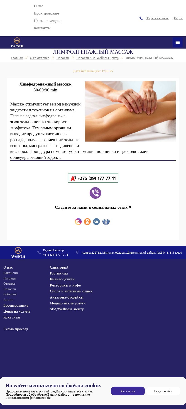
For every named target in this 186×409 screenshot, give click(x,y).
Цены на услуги (47, 20)
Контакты (42, 27)
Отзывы (9, 283)
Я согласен (128, 391)
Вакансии (10, 273)
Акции (8, 299)
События (10, 294)
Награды (9, 278)
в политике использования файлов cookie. (48, 396)
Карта (178, 18)
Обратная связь (157, 18)
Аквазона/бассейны (66, 297)
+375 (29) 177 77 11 (55, 254)
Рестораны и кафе (65, 285)
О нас (38, 5)
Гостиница (59, 273)
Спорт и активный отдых (71, 291)
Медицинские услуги (68, 303)
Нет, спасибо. (163, 391)
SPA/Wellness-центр (67, 308)
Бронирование (46, 13)
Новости (9, 289)
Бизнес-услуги (62, 279)
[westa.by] (17, 42)
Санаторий (59, 267)
